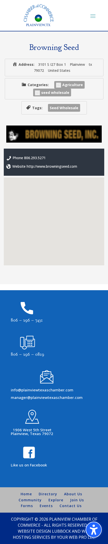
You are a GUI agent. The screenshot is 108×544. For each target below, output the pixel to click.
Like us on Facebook (29, 464)
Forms (27, 505)
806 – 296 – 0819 (27, 354)
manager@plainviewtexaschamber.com (47, 397)
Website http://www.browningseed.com (44, 166)
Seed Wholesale (64, 107)
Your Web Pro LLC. (76, 537)
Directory (48, 494)
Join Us (77, 500)
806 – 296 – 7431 (27, 320)
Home (26, 494)
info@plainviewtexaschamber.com (42, 389)
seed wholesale (55, 92)
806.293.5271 (35, 157)
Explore (55, 500)
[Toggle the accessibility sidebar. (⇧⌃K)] (94, 530)
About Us (73, 494)
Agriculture (72, 84)
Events (46, 505)
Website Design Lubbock (44, 531)
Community (30, 500)
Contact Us (71, 505)
